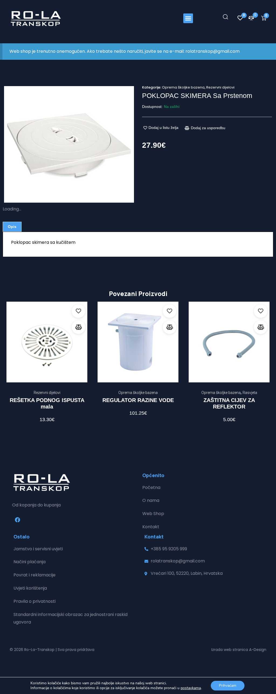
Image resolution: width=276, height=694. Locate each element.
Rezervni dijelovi (220, 87)
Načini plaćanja (29, 562)
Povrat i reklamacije (34, 575)
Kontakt (150, 527)
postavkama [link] (191, 688)
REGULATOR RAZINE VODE (138, 400)
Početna (151, 487)
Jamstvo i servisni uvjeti (38, 549)
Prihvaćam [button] (227, 685)
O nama (150, 500)
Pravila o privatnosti (34, 601)
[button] (188, 18)
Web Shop (153, 513)
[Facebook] (17, 520)
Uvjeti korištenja (30, 588)
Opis (12, 226)
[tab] (12, 227)
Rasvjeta (250, 392)
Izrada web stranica (229, 649)
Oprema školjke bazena (183, 87)
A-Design (257, 649)
